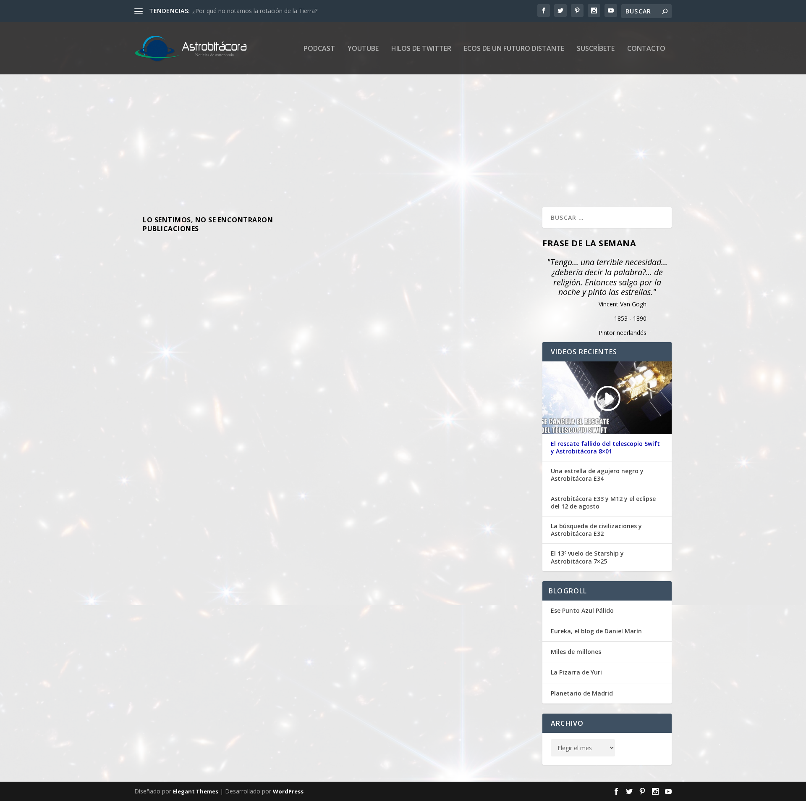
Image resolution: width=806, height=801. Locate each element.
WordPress (288, 791)
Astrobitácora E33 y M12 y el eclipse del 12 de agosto (603, 502)
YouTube (363, 49)
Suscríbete (596, 49)
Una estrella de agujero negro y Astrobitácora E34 (597, 474)
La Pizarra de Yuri (576, 672)
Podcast (319, 49)
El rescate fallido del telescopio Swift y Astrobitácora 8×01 (605, 447)
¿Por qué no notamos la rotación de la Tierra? (254, 11)
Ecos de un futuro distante (514, 49)
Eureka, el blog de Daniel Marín (596, 631)
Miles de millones (576, 652)
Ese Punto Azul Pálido (582, 610)
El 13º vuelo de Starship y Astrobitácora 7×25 (587, 557)
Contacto (646, 49)
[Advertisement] (386, 131)
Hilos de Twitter (421, 49)
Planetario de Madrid (582, 693)
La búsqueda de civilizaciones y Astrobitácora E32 (596, 530)
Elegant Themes (195, 791)
